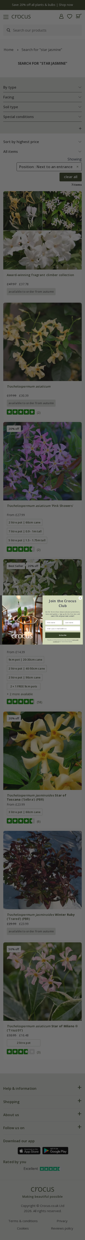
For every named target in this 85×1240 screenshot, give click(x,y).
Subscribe (62, 635)
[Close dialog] (80, 598)
